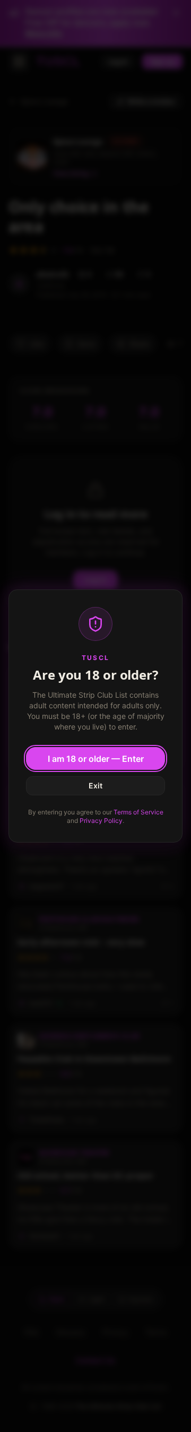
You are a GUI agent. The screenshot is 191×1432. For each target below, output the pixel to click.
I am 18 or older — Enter (96, 758)
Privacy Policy (101, 821)
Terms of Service (138, 812)
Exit (95, 785)
